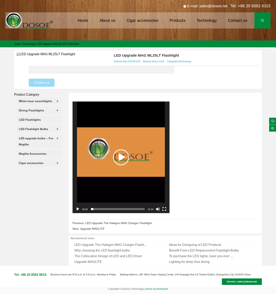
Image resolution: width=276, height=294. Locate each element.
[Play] (78, 209)
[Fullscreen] (164, 209)
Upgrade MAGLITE (92, 228)
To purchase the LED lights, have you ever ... (201, 256)
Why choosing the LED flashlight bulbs (102, 250)
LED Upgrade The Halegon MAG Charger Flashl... (110, 244)
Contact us (41, 82)
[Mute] (158, 209)
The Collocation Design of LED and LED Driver (108, 256)
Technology (29, 43)
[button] (121, 157)
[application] (121, 157)
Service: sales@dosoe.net (242, 281)
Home (17, 43)
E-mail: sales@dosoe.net (207, 6)
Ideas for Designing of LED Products (195, 244)
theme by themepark (157, 289)
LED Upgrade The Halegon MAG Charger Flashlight (118, 223)
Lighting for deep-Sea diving (189, 261)
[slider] (118, 209)
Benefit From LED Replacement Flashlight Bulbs (204, 250)
